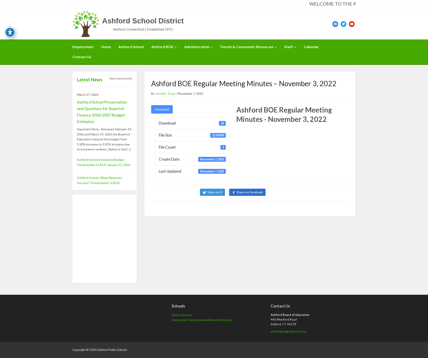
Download (162, 109)
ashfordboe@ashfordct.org (288, 331)
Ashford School (131, 47)
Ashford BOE (162, 47)
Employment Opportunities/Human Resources (202, 320)
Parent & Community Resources (246, 47)
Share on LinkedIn (284, 192)
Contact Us (81, 57)
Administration (197, 47)
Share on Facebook (250, 192)
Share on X (214, 192)
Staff (288, 47)
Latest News (89, 79)
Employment (83, 47)
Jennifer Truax (165, 93)
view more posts (120, 78)
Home (106, 47)
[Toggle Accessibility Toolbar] (10, 32)
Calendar (311, 47)
